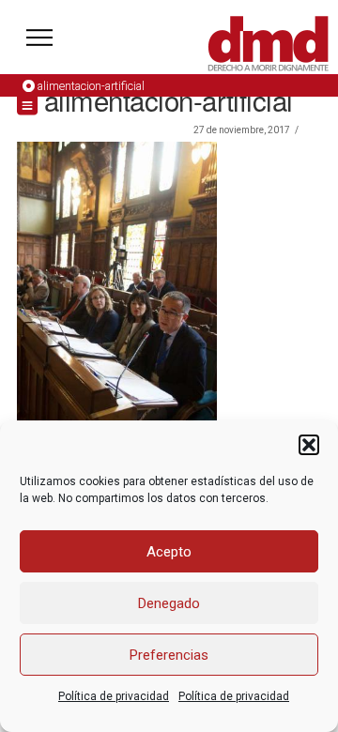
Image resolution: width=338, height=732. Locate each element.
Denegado (169, 603)
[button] (309, 444)
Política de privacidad (113, 696)
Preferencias (169, 655)
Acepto (169, 551)
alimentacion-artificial (91, 86)
